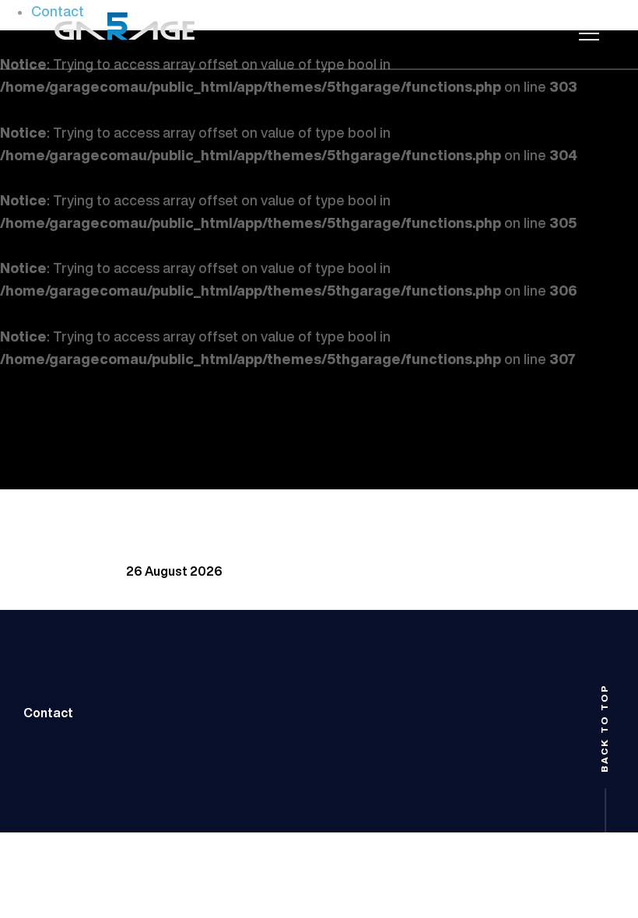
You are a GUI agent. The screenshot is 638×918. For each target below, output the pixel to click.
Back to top (604, 728)
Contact (48, 712)
